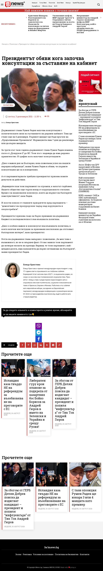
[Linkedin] (40, 345)
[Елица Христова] (12, 280)
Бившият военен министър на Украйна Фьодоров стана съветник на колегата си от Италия (90, 217)
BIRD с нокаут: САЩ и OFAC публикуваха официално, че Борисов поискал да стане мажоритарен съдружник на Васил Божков (90, 202)
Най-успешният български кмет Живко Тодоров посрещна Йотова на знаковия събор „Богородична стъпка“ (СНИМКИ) (90, 184)
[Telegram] (53, 345)
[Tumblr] (47, 345)
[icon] (38, 327)
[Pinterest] (28, 345)
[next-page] (100, 17)
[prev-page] (26, 17)
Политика (13, 44)
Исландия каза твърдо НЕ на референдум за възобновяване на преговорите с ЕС (90, 129)
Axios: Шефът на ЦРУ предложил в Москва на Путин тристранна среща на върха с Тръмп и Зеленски (89, 169)
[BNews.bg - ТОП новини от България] (15, 4)
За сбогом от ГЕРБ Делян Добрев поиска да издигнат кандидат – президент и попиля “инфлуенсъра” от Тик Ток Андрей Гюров (65, 400)
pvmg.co (73, 567)
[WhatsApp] (34, 345)
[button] (98, 4)
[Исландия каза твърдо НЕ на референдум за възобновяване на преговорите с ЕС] (13, 368)
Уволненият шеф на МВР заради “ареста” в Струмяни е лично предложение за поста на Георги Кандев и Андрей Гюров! (63, 20)
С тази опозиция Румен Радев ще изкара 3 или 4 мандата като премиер (90, 139)
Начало (5, 44)
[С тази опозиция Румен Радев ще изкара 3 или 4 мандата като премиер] (85, 474)
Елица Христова (12, 122)
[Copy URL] (59, 345)
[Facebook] (22, 345)
